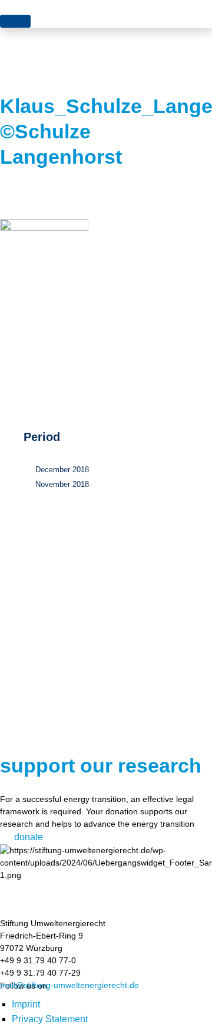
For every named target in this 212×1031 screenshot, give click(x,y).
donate (28, 837)
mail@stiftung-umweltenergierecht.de (69, 985)
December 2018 (62, 469)
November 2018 (62, 484)
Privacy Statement (50, 1019)
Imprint (26, 1004)
